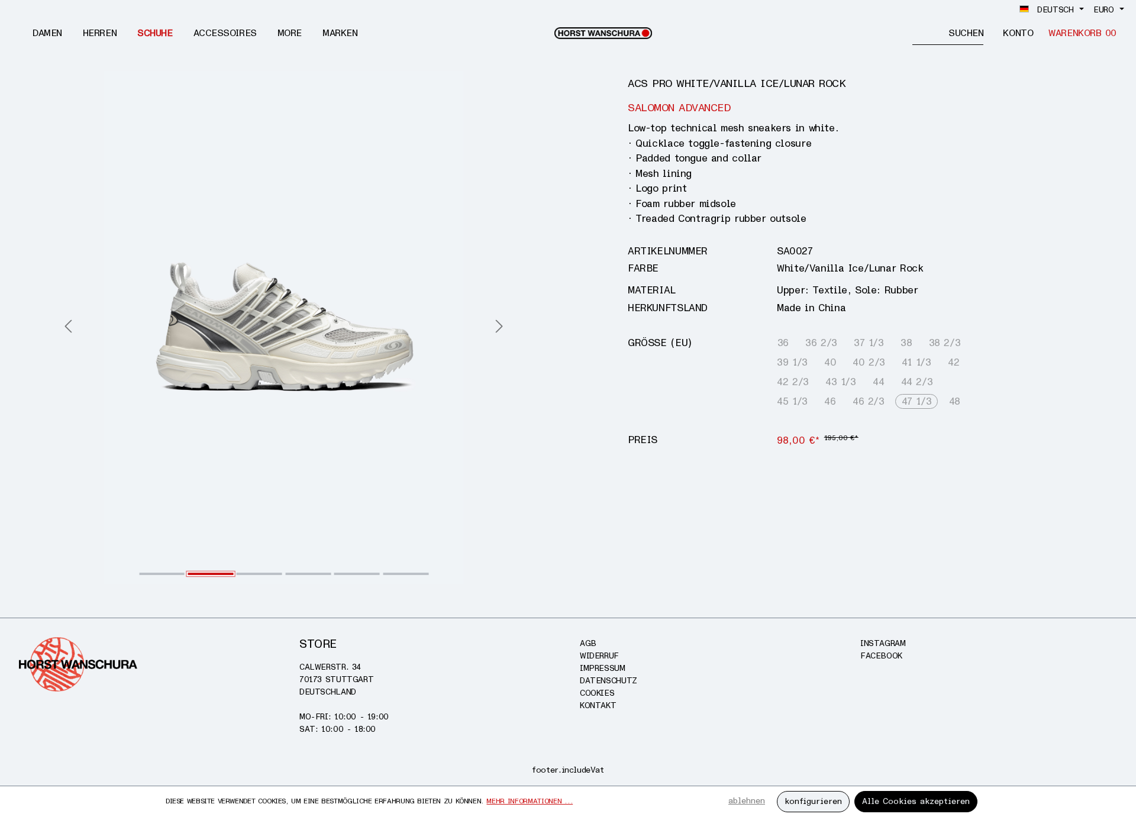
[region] (284, 328)
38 (906, 343)
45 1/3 (792, 401)
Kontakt (598, 705)
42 (953, 362)
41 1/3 (916, 362)
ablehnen (746, 800)
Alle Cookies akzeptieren (916, 801)
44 (878, 382)
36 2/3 (821, 343)
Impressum (602, 668)
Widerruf (599, 655)
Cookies (597, 693)
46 (829, 401)
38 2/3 (945, 343)
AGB (588, 643)
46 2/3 (869, 401)
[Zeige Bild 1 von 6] (162, 574)
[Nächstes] (499, 327)
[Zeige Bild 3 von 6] (259, 574)
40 (830, 362)
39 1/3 (792, 362)
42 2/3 (793, 382)
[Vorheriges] (68, 327)
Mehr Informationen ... (529, 801)
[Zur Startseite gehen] (603, 33)
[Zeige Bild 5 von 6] (357, 574)
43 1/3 (840, 382)
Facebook (881, 655)
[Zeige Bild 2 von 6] (211, 574)
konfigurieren (813, 801)
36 (783, 343)
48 (954, 401)
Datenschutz (608, 680)
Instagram (883, 643)
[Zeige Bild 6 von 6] (405, 574)
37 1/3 (869, 343)
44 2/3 (917, 382)
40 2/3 (869, 362)
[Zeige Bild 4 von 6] (308, 574)
